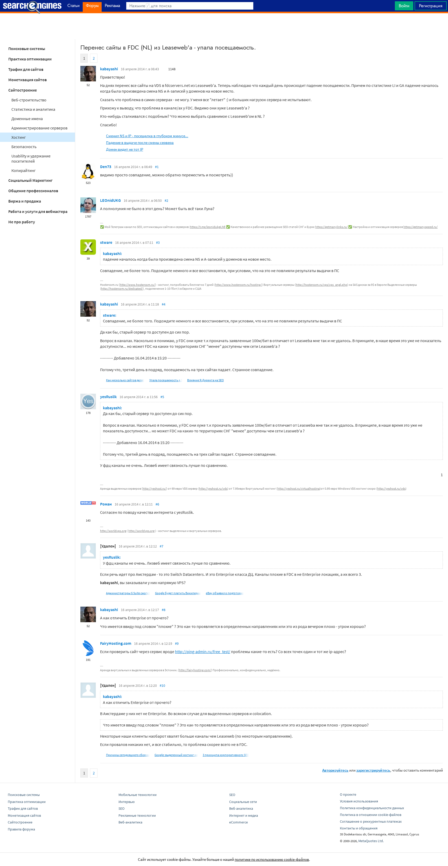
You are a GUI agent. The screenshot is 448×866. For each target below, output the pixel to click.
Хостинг (18, 137)
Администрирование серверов (39, 127)
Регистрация (430, 6)
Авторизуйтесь (335, 770)
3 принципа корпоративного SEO (226, 755)
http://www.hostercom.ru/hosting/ (238, 285)
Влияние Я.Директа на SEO (205, 380)
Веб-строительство (28, 99)
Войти (404, 6)
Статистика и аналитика (33, 109)
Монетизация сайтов (27, 79)
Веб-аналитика (130, 822)
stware (106, 242)
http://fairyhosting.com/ (195, 670)
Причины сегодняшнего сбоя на (128, 755)
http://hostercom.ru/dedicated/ (122, 288)
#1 (157, 166)
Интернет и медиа (243, 815)
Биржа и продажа (24, 201)
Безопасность (24, 146)
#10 (162, 685)
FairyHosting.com (115, 643)
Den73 (105, 166)
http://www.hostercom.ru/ (137, 285)
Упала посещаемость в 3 (165, 380)
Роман (106, 504)
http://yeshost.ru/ (154, 488)
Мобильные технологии (137, 794)
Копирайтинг (23, 170)
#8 (163, 609)
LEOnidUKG (110, 200)
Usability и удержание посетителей (31, 158)
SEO (121, 808)
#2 (166, 200)
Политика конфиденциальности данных (372, 808)
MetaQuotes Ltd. (371, 841)
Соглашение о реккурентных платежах (371, 821)
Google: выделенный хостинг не (176, 755)
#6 (157, 504)
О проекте (348, 794)
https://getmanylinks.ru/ (331, 227)
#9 (177, 643)
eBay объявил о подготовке (225, 593)
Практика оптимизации (30, 58)
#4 (163, 304)
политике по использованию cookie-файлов (272, 859)
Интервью (126, 801)
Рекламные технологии (137, 815)
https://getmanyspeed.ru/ (420, 227)
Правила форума (21, 829)
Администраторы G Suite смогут (128, 593)
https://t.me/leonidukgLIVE (208, 227)
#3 (158, 242)
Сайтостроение (22, 90)
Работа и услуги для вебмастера (37, 211)
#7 (161, 546)
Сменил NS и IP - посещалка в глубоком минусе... (147, 135)
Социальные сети (243, 801)
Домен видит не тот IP (124, 149)
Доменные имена (27, 118)
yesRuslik (108, 396)
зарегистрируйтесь (373, 770)
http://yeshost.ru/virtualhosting (298, 488)
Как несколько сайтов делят (125, 380)
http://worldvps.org (113, 531)
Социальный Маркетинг (30, 180)
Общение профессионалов (33, 190)
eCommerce (238, 822)
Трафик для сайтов (25, 69)
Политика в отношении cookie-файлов (370, 814)
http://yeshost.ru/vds (213, 488)
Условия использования (359, 801)
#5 (162, 396)
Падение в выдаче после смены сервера (140, 142)
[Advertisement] (224, 26)
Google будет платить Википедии (178, 593)
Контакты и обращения (358, 828)
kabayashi (109, 68)
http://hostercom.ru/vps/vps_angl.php (321, 285)
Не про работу (21, 221)
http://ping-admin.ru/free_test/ (202, 651)
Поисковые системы (26, 48)
